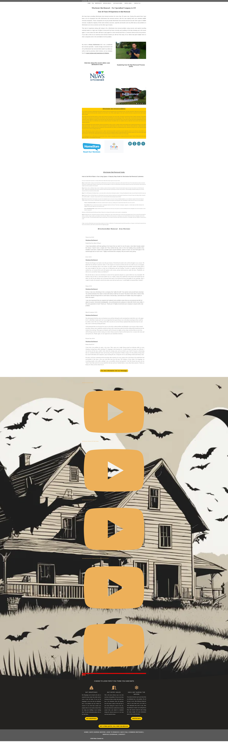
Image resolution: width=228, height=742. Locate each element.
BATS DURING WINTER (97, 732)
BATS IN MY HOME (117, 3)
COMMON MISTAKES (136, 732)
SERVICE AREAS (107, 3)
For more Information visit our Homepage (114, 370)
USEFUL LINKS (128, 3)
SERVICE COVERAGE (110, 734)
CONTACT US (137, 3)
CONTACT (122, 734)
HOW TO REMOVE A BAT (115, 732)
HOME (89, 3)
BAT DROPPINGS (91, 718)
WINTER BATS (98, 3)
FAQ (93, 3)
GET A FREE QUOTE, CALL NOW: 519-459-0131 (114, 726)
